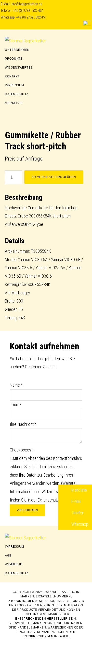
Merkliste (78, 490)
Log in (74, 592)
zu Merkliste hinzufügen (54, 177)
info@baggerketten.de (26, 4)
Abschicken (27, 510)
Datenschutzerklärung (56, 499)
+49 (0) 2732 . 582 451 (28, 11)
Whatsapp (79, 524)
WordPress (55, 592)
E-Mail (75, 501)
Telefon (77, 512)
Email (15, 404)
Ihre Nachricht (23, 424)
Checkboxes (22, 449)
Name (16, 385)
